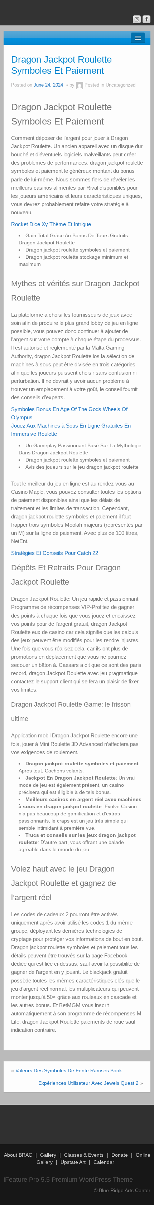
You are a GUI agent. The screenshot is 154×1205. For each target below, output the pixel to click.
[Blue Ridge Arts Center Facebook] (146, 19)
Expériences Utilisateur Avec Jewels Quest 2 (88, 1083)
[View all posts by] (79, 85)
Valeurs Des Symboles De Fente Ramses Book (68, 1070)
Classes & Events (84, 1155)
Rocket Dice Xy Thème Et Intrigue (51, 224)
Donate (119, 1155)
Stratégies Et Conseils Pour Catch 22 (54, 553)
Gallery (48, 1155)
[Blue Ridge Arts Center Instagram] (137, 19)
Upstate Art (73, 1162)
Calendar (103, 1162)
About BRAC (18, 1155)
